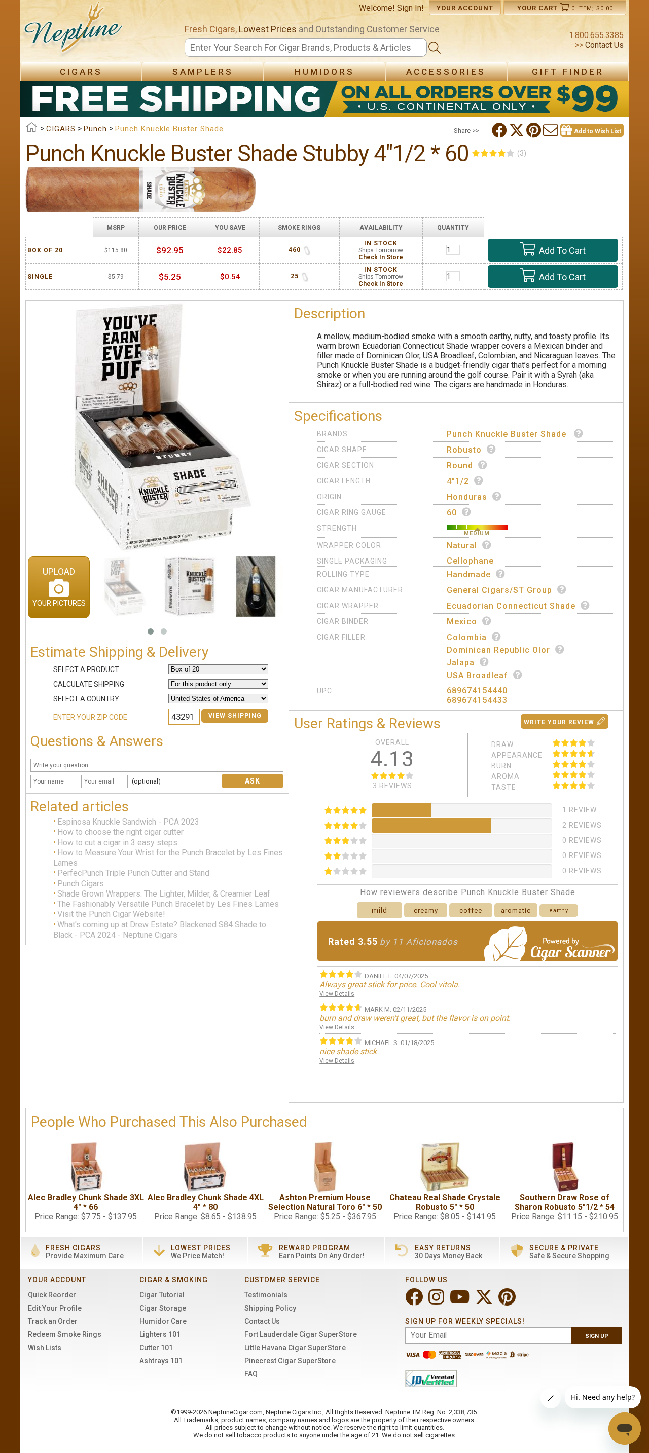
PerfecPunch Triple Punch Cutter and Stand (133, 873)
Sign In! (410, 8)
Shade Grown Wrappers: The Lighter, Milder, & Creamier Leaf (163, 894)
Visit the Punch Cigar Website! (111, 914)
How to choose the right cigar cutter (120, 832)
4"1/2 (458, 481)
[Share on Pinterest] (534, 130)
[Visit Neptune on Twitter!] (485, 1301)
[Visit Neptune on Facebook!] (415, 1301)
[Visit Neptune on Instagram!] (437, 1301)
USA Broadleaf (477, 675)
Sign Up (596, 1336)
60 (452, 512)
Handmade (469, 574)
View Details (336, 993)
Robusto (464, 450)
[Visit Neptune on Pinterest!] (508, 1301)
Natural (462, 545)
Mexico (462, 621)
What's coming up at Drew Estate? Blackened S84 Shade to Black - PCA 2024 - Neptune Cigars (159, 930)
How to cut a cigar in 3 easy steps (117, 842)
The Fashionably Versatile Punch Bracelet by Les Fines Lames (168, 904)
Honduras (467, 497)
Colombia (467, 637)
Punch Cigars (80, 883)
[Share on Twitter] (517, 130)
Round (460, 465)
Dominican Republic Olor (498, 650)
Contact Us (603, 45)
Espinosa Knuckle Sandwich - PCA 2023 (128, 822)
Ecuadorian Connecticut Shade (511, 606)
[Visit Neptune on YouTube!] (461, 1301)
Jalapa (461, 662)
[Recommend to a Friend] (551, 130)
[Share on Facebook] (500, 130)
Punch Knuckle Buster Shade (508, 434)
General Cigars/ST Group (499, 590)
